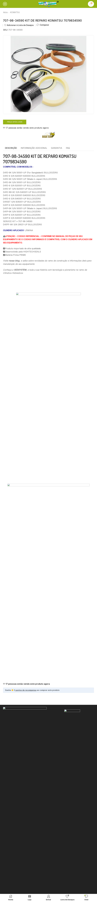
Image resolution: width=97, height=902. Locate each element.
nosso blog (14, 260)
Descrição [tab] (11, 148)
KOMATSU (15, 12)
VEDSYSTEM (20, 270)
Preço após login (14, 122)
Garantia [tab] (56, 148)
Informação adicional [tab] (34, 148)
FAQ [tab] (68, 148)
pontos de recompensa (26, 690)
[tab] (11, 148)
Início (5, 12)
